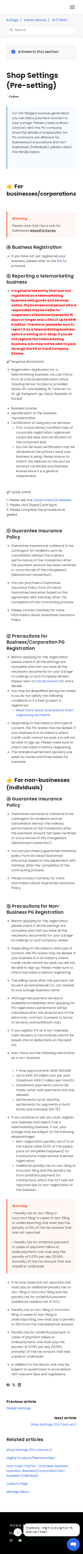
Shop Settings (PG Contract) (54, 1424)
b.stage (12, 20)
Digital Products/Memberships (30, 1458)
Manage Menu (17, 1491)
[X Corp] (13, 1385)
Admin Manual (35, 20)
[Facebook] (8, 1385)
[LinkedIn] (19, 1385)
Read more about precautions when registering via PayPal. (44, 712)
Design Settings (18, 1408)
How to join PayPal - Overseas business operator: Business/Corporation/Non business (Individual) (37, 1471)
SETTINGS (59, 20)
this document (47, 681)
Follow (14, 97)
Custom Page (17, 1483)
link (59, 261)
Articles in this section (38, 51)
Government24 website (52, 500)
